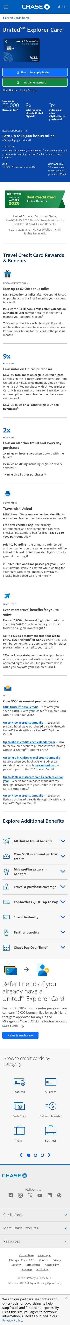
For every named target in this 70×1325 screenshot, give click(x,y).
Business (51, 1140)
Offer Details (10, 90)
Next (49, 1155)
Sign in (64, 6)
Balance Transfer (51, 1116)
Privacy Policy (12, 1320)
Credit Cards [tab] (36, 1214)
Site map (27, 1269)
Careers (43, 1260)
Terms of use (32, 1264)
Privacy (57, 1260)
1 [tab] (28, 1155)
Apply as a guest (46, 82)
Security (16, 1264)
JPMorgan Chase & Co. (22, 1260)
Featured (19, 1092)
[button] (66, 1297)
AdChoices (42, 1269)
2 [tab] (35, 1155)
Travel (20, 1140)
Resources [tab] (36, 1241)
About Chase (26, 1255)
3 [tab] (42, 1155)
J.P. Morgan (44, 1255)
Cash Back (19, 1116)
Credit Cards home (17, 18)
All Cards (51, 1092)
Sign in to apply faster (44, 72)
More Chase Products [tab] (36, 1227)
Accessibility (52, 1264)
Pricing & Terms (28, 90)
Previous (21, 1155)
